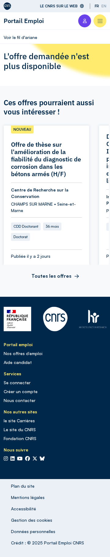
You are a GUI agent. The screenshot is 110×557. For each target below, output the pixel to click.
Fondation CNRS (20, 438)
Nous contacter (19, 400)
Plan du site (23, 486)
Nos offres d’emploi (23, 353)
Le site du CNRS (20, 429)
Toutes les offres (51, 276)
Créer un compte (21, 391)
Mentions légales (28, 497)
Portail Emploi (24, 21)
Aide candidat (18, 362)
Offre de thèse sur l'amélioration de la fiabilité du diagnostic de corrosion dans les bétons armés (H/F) (46, 159)
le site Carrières (19, 420)
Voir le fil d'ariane (20, 37)
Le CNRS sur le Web (59, 6)
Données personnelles (33, 531)
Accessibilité (23, 508)
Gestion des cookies (31, 520)
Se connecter (17, 382)
